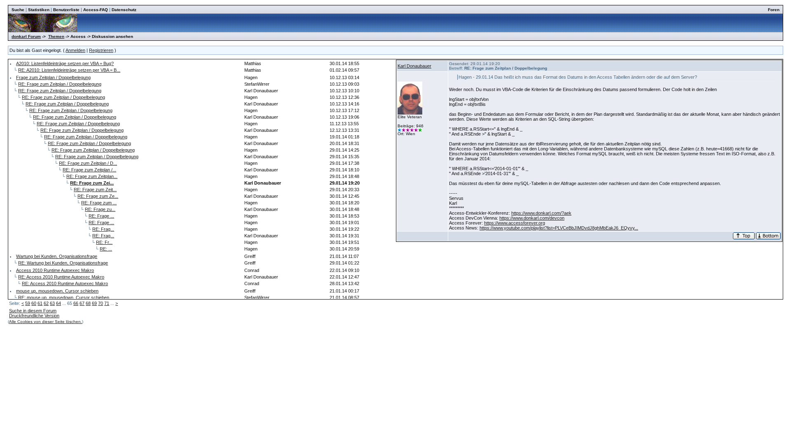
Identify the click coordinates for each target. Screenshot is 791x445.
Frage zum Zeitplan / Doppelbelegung (53, 77)
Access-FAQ (95, 9)
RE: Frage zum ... (99, 202)
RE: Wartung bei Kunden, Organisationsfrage (63, 262)
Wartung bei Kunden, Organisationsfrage (56, 256)
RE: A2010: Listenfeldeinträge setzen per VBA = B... (69, 70)
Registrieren (101, 50)
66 (75, 303)
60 (33, 303)
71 (106, 303)
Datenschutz (124, 9)
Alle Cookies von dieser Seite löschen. (45, 321)
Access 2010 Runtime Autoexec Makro (55, 270)
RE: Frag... (103, 229)
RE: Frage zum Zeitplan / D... (88, 163)
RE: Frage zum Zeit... (95, 189)
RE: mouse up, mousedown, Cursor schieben (63, 297)
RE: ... (106, 248)
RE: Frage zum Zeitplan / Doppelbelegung (59, 84)
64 (58, 303)
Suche (18, 9)
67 (82, 303)
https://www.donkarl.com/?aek (541, 213)
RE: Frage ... (101, 215)
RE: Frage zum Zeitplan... (91, 176)
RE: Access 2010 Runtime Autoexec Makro (61, 276)
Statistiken (38, 9)
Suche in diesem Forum (32, 310)
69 (94, 303)
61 (39, 303)
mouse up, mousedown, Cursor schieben (57, 290)
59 (27, 303)
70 (100, 303)
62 (46, 303)
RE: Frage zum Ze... (97, 196)
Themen (56, 36)
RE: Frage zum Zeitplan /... (89, 169)
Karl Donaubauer (414, 65)
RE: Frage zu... (100, 209)
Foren (773, 9)
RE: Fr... (104, 242)
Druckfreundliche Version (34, 315)
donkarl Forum (26, 36)
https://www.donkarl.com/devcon (531, 217)
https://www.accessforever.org (514, 222)
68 (88, 303)
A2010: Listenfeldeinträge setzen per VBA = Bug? (65, 63)
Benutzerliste (66, 9)
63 (52, 303)
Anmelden (75, 50)
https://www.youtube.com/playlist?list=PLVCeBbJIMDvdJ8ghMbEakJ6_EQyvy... (559, 227)
